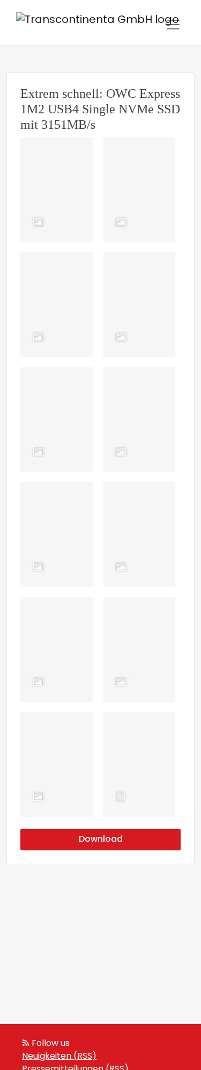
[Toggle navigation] (173, 24)
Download (101, 839)
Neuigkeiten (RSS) (59, 1056)
